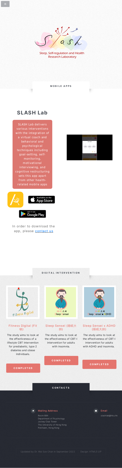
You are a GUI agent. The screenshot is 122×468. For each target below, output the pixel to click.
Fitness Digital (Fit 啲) (23, 327)
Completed (23, 368)
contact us (44, 231)
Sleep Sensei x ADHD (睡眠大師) (99, 327)
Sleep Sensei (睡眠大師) (61, 327)
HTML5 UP (95, 451)
